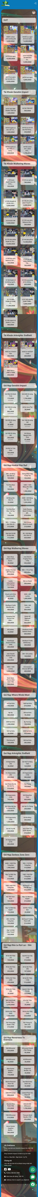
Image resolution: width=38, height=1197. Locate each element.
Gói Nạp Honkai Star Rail (15, 465)
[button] (33, 12)
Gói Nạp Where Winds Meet (17, 695)
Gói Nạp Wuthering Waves (16, 548)
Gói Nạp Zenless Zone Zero (16, 855)
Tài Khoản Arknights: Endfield (18, 335)
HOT (6, 20)
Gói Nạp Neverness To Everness (14, 1038)
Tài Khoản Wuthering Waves (17, 163)
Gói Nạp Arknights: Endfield (17, 753)
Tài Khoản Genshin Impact (16, 92)
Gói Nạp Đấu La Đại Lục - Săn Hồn (17, 946)
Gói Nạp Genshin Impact (15, 385)
